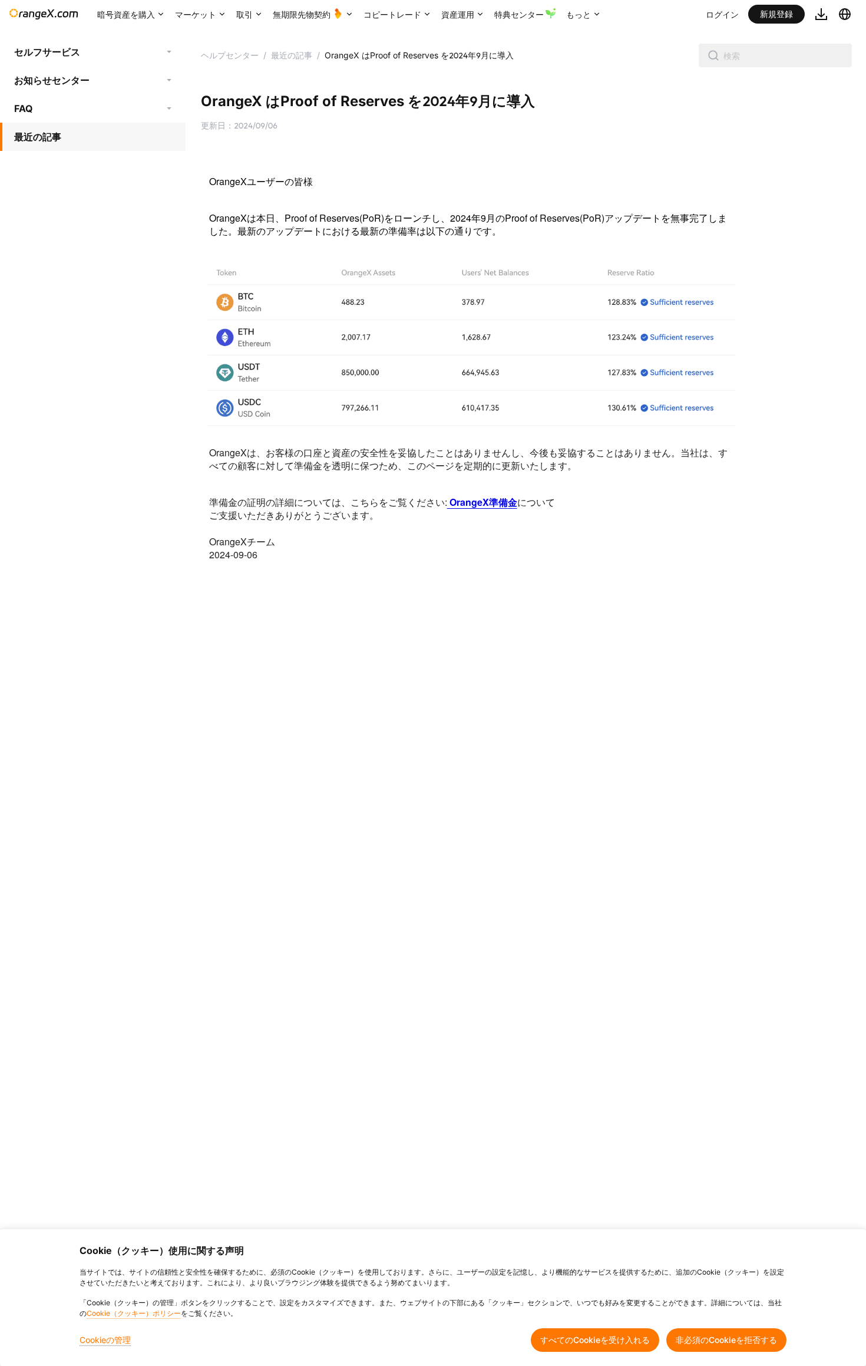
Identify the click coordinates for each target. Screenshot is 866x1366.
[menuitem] (93, 52)
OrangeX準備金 (482, 502)
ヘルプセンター (230, 55)
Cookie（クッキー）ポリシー (134, 1313)
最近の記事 (37, 137)
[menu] (93, 94)
